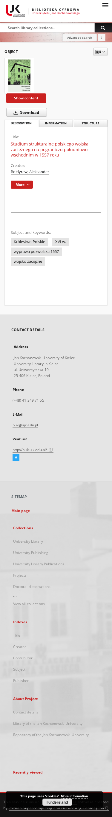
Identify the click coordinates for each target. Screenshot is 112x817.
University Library (28, 541)
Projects (20, 575)
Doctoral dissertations (32, 586)
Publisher (21, 680)
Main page (20, 510)
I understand (57, 802)
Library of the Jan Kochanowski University (48, 723)
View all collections (29, 603)
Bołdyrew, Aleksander (30, 171)
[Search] (103, 27)
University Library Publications (39, 563)
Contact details (26, 712)
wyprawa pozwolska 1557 (36, 251)
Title (17, 635)
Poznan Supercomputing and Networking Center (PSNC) (59, 807)
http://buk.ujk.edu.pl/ (30, 449)
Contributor (23, 658)
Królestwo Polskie (29, 241)
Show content (26, 98)
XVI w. (60, 241)
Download (29, 112)
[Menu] (105, 5)
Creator (19, 646)
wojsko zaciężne (28, 261)
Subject (19, 669)
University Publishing (31, 552)
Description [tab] (21, 123)
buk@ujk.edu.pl (25, 425)
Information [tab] (56, 123)
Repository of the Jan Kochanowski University (51, 734)
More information (74, 796)
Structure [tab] (90, 123)
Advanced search (79, 37)
